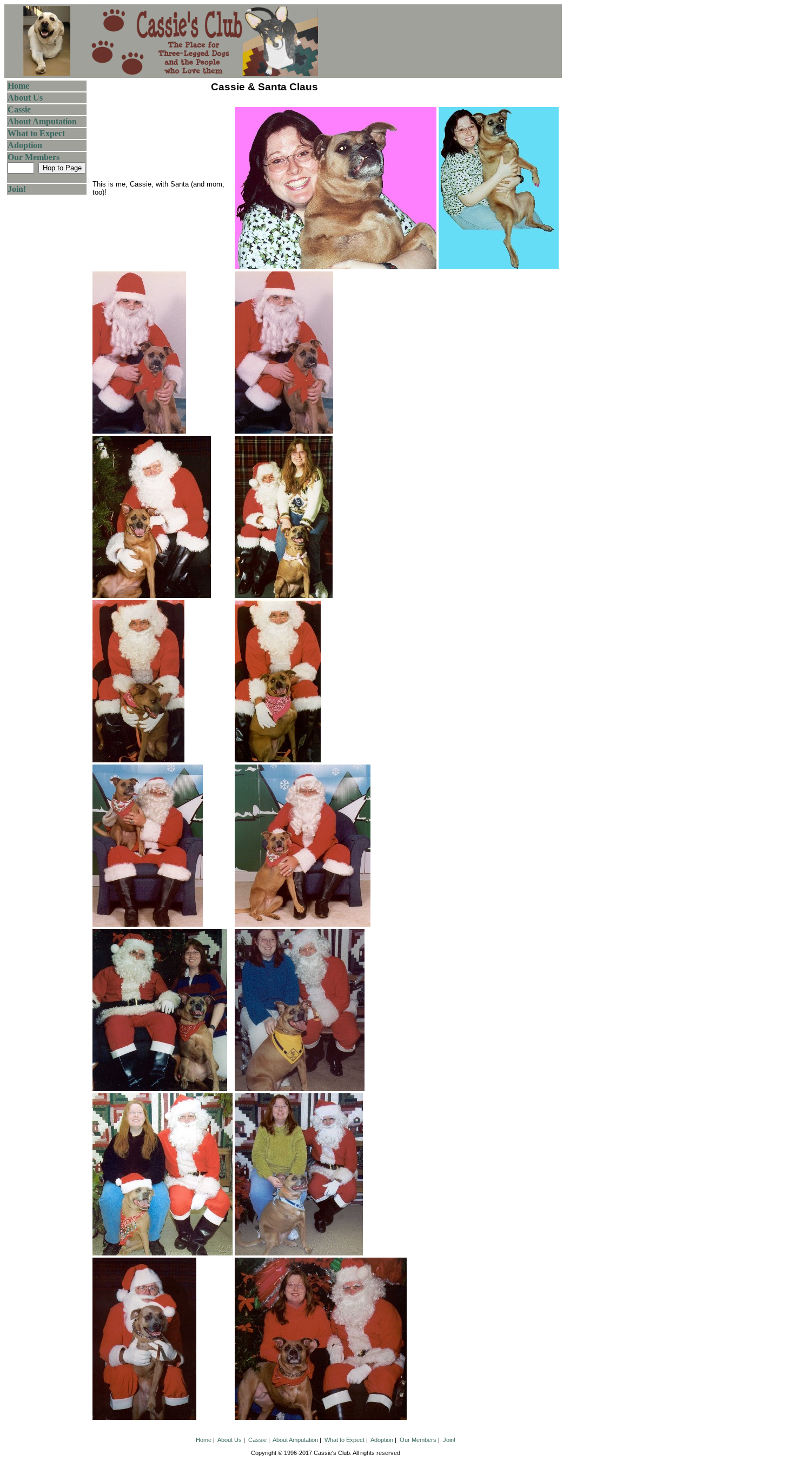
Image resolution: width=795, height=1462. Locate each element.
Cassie (19, 109)
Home (18, 85)
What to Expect (36, 133)
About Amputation (42, 121)
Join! (17, 189)
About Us (25, 97)
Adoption (25, 145)
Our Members (33, 157)
